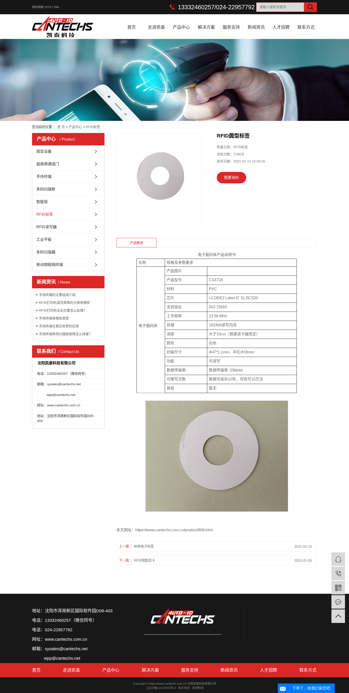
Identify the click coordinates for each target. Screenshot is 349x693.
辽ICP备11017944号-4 (161, 688)
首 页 (61, 127)
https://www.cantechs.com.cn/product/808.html (174, 530)
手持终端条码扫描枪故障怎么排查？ (65, 334)
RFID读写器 (46, 227)
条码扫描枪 (45, 189)
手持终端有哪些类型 (54, 318)
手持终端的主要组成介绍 (57, 295)
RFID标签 (93, 127)
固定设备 (44, 151)
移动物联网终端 (49, 265)
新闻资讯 (256, 27)
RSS (49, 7)
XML (57, 7)
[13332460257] (338, 573)
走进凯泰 (156, 27)
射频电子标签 (144, 546)
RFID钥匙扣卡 (144, 560)
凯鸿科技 (198, 688)
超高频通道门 (47, 164)
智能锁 (42, 202)
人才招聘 (281, 27)
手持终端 (44, 177)
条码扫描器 (45, 252)
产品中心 (181, 27)
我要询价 (231, 178)
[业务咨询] (338, 559)
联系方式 (306, 27)
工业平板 (44, 239)
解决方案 (206, 27)
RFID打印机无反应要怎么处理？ (63, 310)
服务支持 (231, 27)
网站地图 (37, 7)
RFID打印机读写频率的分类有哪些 (64, 302)
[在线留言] (338, 602)
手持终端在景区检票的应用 (59, 326)
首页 (131, 27)
